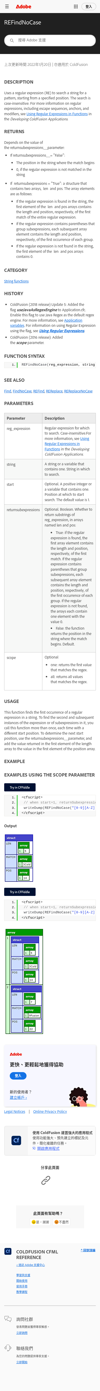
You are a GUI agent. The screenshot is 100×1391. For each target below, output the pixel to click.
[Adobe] (23, 6)
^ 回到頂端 (88, 1250)
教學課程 (21, 1292)
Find (7, 391)
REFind (38, 391)
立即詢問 (21, 1333)
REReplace (54, 391)
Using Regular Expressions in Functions (57, 113)
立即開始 (21, 1362)
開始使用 (21, 1281)
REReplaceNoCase (78, 391)
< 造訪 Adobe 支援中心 (30, 1265)
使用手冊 (21, 1286)
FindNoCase (22, 391)
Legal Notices (14, 1111)
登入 (89, 6)
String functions (16, 281)
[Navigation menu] (7, 6)
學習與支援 (23, 1275)
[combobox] (50, 40)
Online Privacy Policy (50, 1111)
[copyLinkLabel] (46, 1184)
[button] (76, 6)
